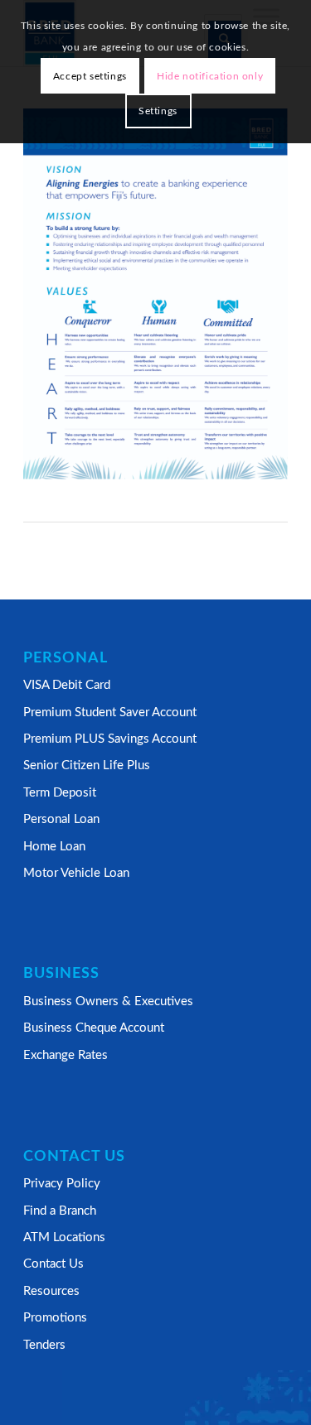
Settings (157, 111)
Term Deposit (59, 793)
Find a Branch (59, 1211)
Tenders (44, 1345)
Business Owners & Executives (108, 1001)
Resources (51, 1291)
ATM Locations (64, 1237)
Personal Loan (61, 819)
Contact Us (53, 1264)
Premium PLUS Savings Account (110, 739)
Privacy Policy (61, 1183)
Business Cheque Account (93, 1028)
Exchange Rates (65, 1055)
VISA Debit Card (66, 685)
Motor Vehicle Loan (76, 873)
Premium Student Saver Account (110, 712)
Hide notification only (210, 76)
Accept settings (90, 76)
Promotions (55, 1318)
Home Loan (54, 846)
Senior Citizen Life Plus (86, 765)
